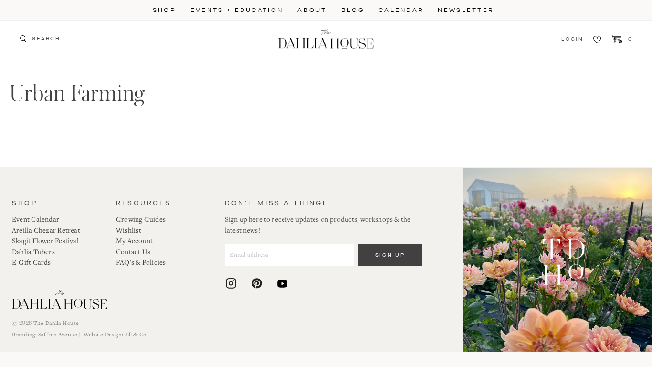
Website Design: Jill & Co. (115, 334)
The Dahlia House (56, 323)
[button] (164, 10)
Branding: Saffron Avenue (44, 334)
